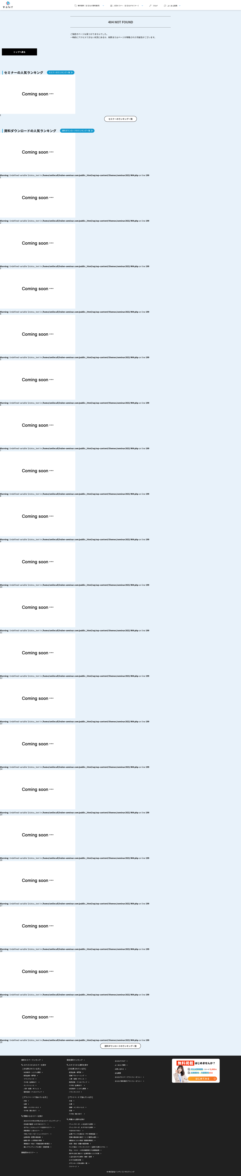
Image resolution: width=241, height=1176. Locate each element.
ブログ (155, 6)
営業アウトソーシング (76, 1075)
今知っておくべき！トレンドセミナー (36, 1134)
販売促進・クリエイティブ (33, 1092)
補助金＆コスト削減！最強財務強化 (81, 1140)
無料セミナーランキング (31, 1060)
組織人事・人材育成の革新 (33, 1140)
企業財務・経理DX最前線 (32, 1137)
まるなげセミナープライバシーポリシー (128, 1077)
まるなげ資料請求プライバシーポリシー (128, 1081)
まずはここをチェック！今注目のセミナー (38, 1127)
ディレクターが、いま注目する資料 (81, 1124)
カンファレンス (29, 1085)
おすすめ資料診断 (75, 1160)
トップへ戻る (19, 51)
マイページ (73, 1166)
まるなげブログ (120, 1061)
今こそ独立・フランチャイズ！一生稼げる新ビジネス (87, 1147)
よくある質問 (169, 5)
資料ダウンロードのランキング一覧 (76, 130)
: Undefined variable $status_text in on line (74, 175)
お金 (25, 1101)
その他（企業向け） (30, 1082)
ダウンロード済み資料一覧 (78, 1163)
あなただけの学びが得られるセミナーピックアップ (41, 1121)
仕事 (25, 1104)
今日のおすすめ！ (75, 1130)
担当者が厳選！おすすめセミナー (35, 1124)
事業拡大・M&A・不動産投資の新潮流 (36, 1144)
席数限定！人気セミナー (32, 1130)
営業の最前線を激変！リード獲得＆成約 (82, 1137)
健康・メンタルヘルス (31, 1107)
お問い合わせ (119, 1069)
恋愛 (70, 1110)
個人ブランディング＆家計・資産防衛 (36, 1147)
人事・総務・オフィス (31, 1088)
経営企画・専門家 (30, 1075)
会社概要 (118, 1073)
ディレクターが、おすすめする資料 (81, 1127)
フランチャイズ (29, 1079)
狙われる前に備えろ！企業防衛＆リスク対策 (84, 1153)
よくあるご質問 (120, 1065)
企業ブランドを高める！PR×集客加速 (82, 1134)
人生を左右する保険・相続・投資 (80, 1157)
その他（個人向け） (30, 1110)
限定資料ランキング (75, 1060)
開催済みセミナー (28, 1152)
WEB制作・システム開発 (32, 1072)
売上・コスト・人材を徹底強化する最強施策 (84, 1150)
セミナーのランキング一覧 (59, 72)
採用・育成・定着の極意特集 (79, 1144)
